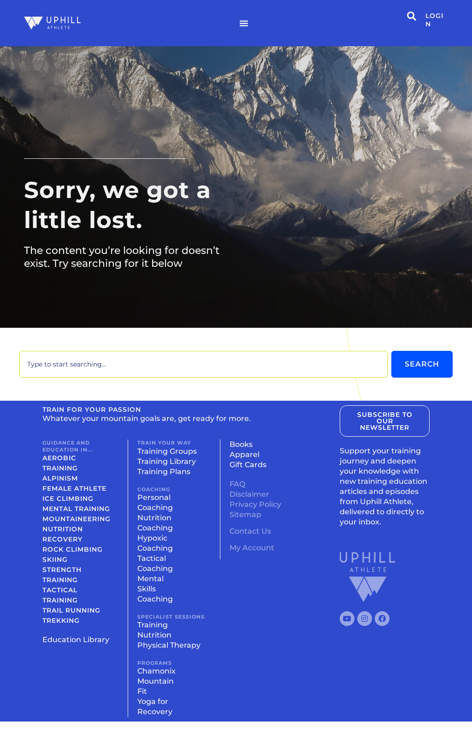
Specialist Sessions (171, 617)
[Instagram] (364, 618)
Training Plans (163, 471)
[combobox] (203, 364)
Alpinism (60, 478)
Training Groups (167, 451)
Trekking (61, 620)
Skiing (55, 559)
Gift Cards (248, 464)
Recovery (62, 539)
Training (152, 624)
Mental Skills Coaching (155, 588)
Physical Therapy (169, 645)
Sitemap (245, 514)
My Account (252, 547)
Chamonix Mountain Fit (156, 681)
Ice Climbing (68, 498)
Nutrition (62, 529)
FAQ (237, 484)
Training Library (166, 461)
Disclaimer (249, 494)
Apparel (245, 454)
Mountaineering (76, 519)
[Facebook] (382, 618)
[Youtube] (347, 618)
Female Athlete (74, 488)
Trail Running (71, 610)
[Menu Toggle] (244, 23)
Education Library (75, 639)
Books (241, 444)
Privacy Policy (255, 504)
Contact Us (250, 531)
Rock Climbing (72, 549)
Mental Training (76, 509)
